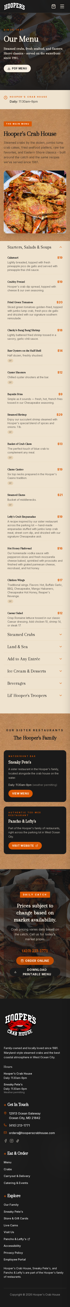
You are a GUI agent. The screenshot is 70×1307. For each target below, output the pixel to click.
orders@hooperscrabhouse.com (32, 1133)
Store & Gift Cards (16, 1218)
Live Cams (11, 1225)
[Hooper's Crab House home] (14, 6)
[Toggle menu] (62, 6)
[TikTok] (17, 1141)
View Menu (20, 793)
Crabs (8, 1169)
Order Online (37, 961)
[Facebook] (5, 1141)
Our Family (11, 1204)
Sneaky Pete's (13, 1211)
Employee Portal (15, 1259)
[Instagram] (11, 1141)
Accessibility (12, 1246)
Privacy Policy (13, 1252)
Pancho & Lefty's (15, 1239)
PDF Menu (19, 68)
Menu (7, 1162)
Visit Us (9, 1232)
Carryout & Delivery (17, 1176)
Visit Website (23, 845)
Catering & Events (16, 1183)
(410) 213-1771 (35, 950)
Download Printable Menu (37, 972)
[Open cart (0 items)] (53, 6)
